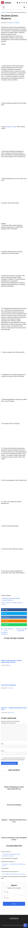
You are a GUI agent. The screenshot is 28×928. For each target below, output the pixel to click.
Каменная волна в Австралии (11, 598)
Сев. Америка (16, 22)
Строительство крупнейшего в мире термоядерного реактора (14, 838)
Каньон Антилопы (7, 600)
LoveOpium (6, 2)
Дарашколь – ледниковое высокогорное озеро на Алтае (14, 821)
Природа (7, 12)
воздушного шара (11, 126)
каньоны (4, 604)
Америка (8, 602)
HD (4, 602)
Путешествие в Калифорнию (14, 805)
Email (2, 750)
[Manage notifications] (24, 925)
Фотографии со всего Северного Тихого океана (14, 874)
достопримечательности (17, 602)
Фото (9, 665)
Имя (2, 743)
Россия (12, 712)
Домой (2, 12)
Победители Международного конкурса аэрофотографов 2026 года (14, 788)
